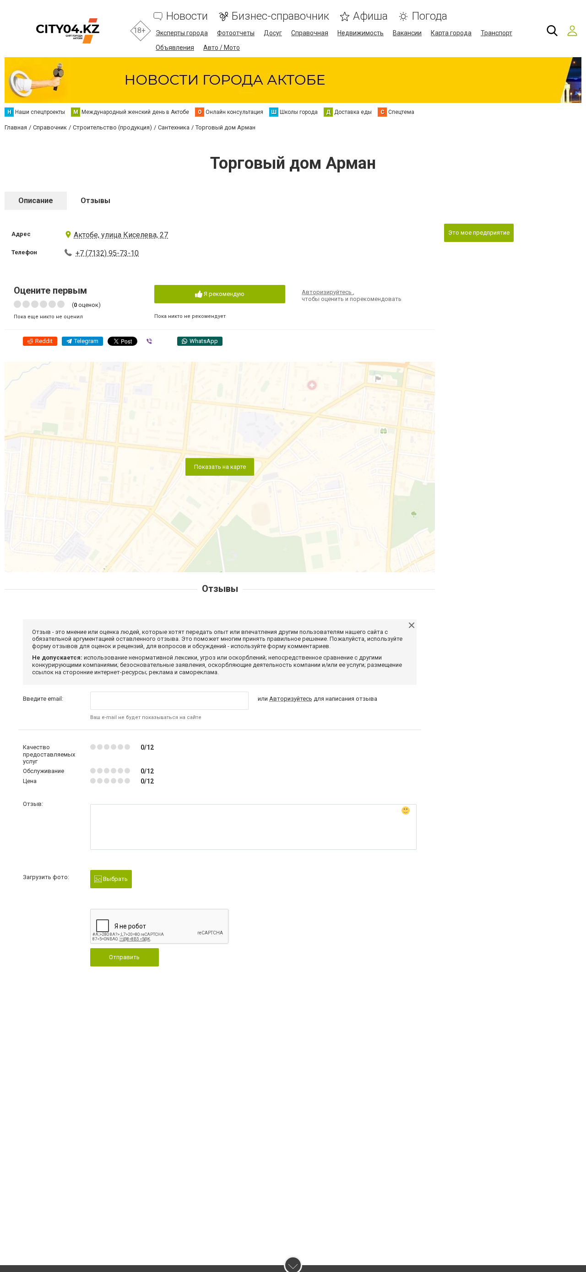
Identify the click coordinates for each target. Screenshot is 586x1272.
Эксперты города (182, 33)
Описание (35, 200)
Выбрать (115, 878)
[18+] (67, 30)
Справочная (309, 33)
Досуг (273, 33)
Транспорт (496, 33)
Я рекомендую (223, 293)
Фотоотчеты (236, 33)
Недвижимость (360, 33)
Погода (429, 16)
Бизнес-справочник (280, 16)
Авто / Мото (221, 47)
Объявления (175, 47)
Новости (187, 16)
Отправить (124, 957)
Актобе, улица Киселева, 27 (121, 235)
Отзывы (95, 200)
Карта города (451, 33)
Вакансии (407, 33)
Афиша (370, 16)
